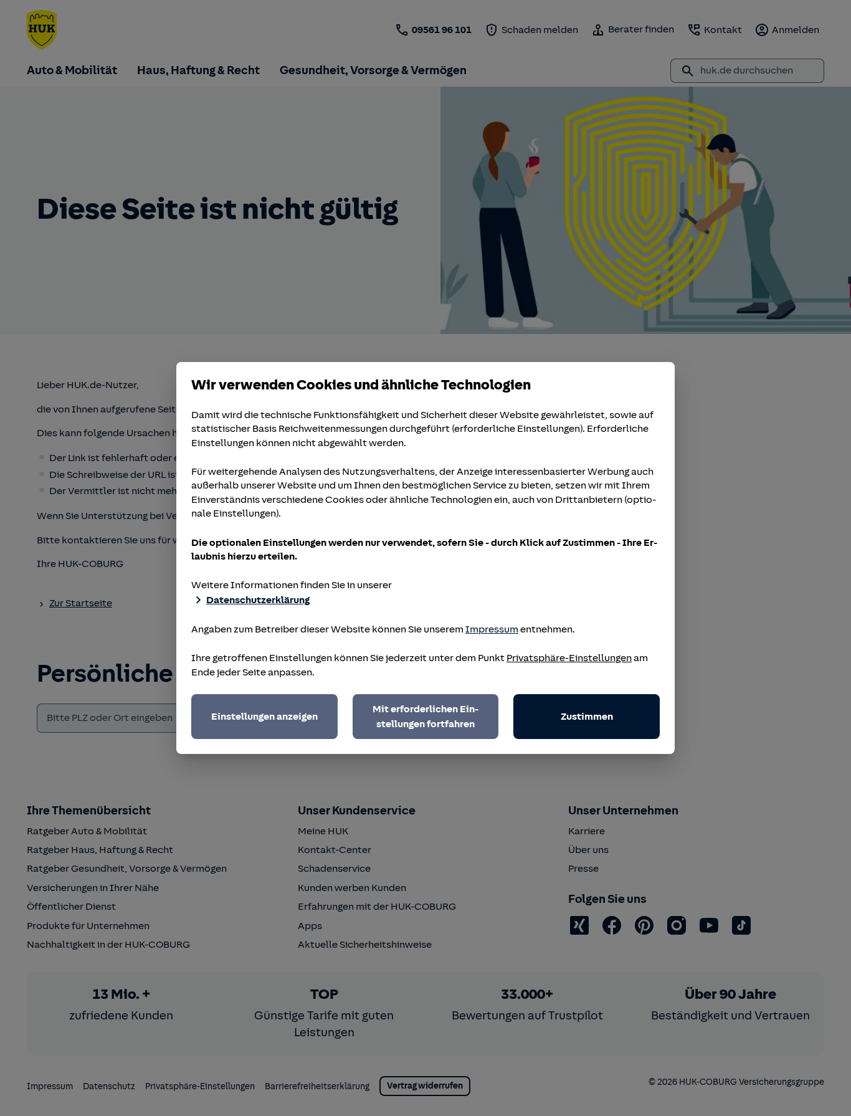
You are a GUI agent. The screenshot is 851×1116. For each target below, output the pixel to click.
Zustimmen (587, 716)
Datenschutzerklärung (258, 600)
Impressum (491, 629)
